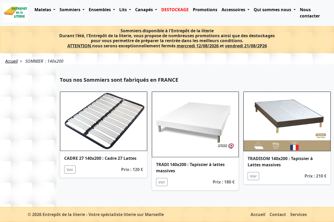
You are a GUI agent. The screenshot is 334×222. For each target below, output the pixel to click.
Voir (70, 169)
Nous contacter (310, 13)
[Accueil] (15, 12)
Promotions (205, 9)
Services (298, 214)
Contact (278, 214)
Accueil (11, 61)
